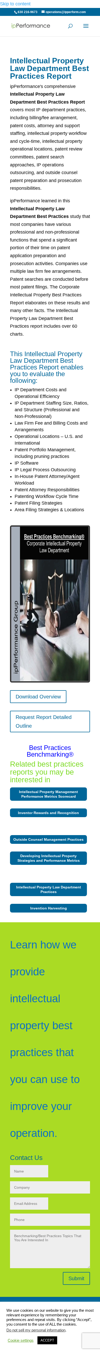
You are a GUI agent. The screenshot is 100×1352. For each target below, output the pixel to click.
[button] (86, 29)
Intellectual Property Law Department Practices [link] (48, 889)
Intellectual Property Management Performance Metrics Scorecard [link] (48, 794)
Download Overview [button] (38, 696)
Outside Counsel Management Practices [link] (48, 839)
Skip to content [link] (15, 3)
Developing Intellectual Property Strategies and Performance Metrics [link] (48, 858)
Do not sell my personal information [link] (35, 1330)
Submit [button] (76, 1278)
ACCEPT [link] (47, 1340)
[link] (31, 25)
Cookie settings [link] (21, 1340)
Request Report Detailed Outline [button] (44, 721)
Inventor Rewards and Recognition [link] (48, 813)
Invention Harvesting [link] (48, 908)
